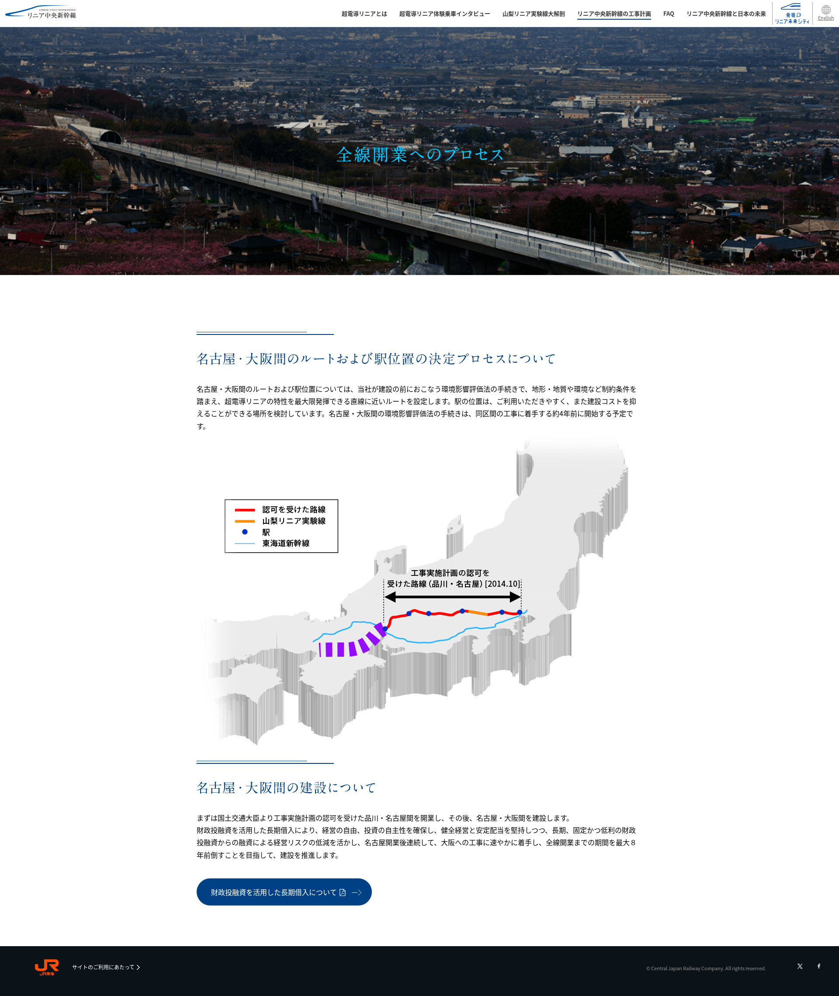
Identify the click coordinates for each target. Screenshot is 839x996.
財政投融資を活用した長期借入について (274, 892)
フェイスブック (819, 966)
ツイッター (800, 966)
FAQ (668, 13)
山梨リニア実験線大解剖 (534, 13)
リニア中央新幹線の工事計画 (614, 13)
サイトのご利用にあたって (103, 967)
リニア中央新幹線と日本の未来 (726, 13)
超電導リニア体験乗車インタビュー (444, 13)
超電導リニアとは (364, 13)
